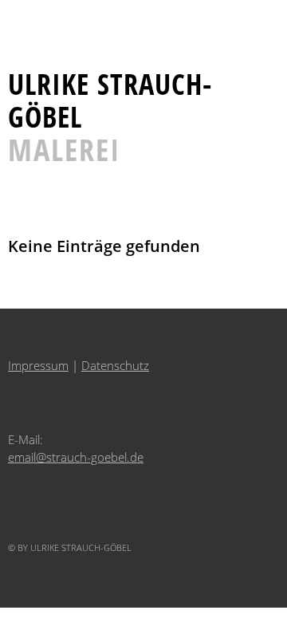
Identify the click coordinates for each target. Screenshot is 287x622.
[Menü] (28, 20)
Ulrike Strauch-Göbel (110, 101)
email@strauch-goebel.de (76, 457)
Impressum (38, 365)
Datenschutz (115, 365)
